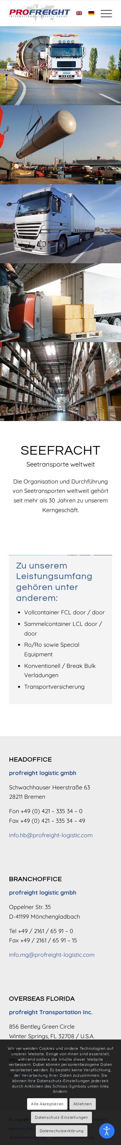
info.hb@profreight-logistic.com (51, 835)
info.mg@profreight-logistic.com (52, 954)
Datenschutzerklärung (62, 1130)
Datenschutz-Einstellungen (61, 1117)
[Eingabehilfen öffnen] (107, 1131)
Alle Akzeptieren (47, 1103)
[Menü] (103, 13)
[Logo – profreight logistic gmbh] (50, 13)
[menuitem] (103, 13)
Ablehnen (82, 1103)
